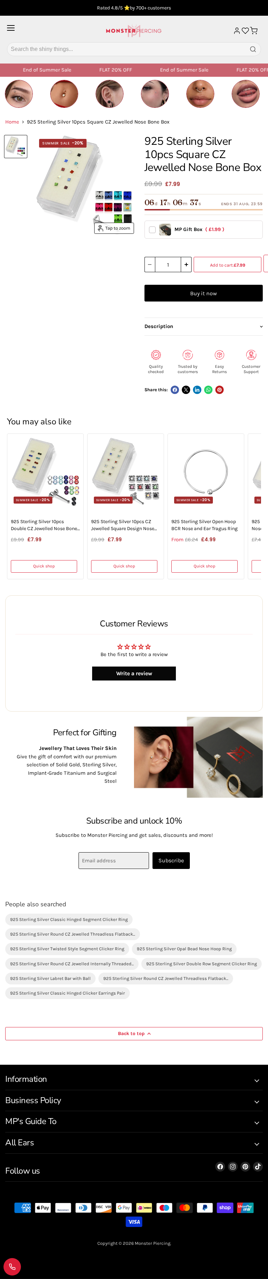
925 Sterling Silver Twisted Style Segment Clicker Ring (67, 948)
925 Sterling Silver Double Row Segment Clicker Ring (201, 963)
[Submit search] (253, 49)
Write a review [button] (134, 673)
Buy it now (203, 293)
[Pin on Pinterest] (219, 390)
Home (12, 122)
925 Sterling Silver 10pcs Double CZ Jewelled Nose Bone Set (44, 525)
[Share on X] (186, 390)
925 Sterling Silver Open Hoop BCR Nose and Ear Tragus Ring (204, 525)
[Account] (237, 31)
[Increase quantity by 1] (186, 264)
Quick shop (44, 566)
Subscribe (171, 860)
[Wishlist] (245, 31)
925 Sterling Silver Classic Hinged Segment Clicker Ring (69, 919)
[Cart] (254, 31)
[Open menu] (11, 31)
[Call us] (12, 1267)
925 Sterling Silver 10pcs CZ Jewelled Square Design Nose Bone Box (122, 525)
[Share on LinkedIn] (197, 390)
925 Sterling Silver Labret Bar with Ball (50, 978)
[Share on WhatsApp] (208, 390)
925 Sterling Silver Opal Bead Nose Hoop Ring (184, 948)
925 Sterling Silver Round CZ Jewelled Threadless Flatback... (72, 934)
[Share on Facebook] (175, 390)
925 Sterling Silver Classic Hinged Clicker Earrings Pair (67, 993)
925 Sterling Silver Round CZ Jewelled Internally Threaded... (72, 963)
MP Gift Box (199, 229)
